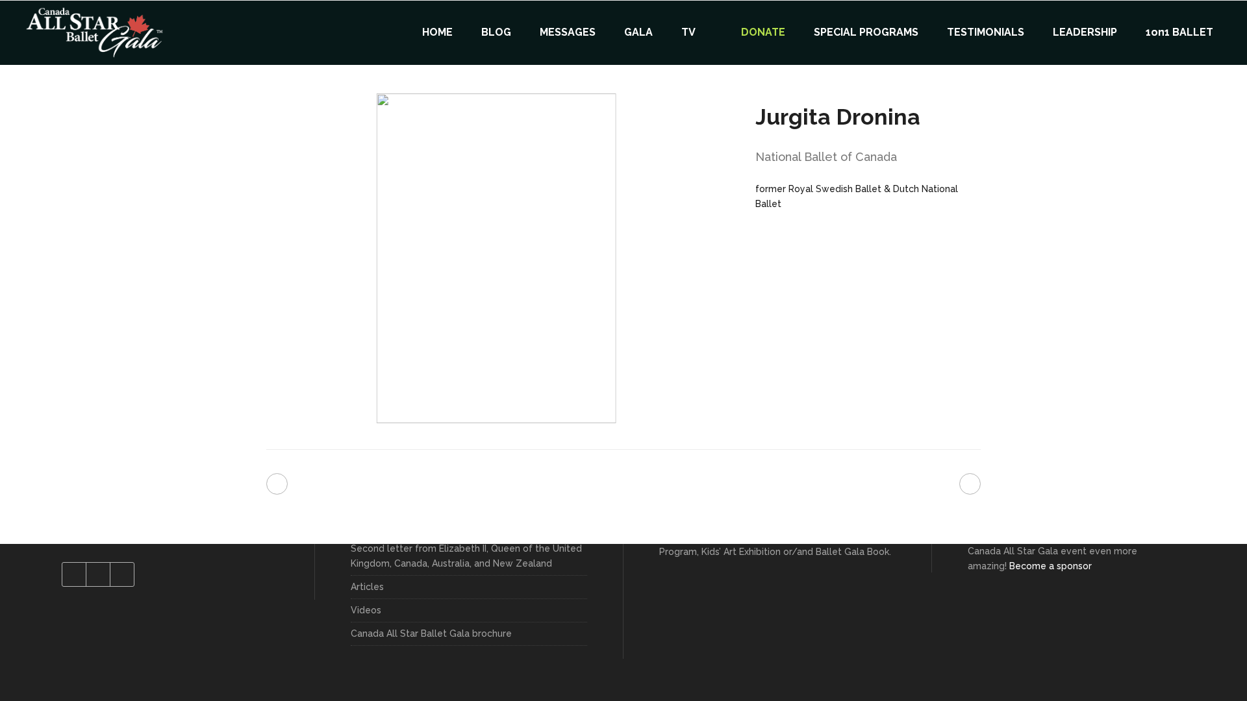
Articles (367, 587)
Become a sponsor (1050, 566)
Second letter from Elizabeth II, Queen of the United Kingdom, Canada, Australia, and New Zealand (466, 556)
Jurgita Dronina (837, 117)
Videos (366, 610)
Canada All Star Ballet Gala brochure (431, 633)
